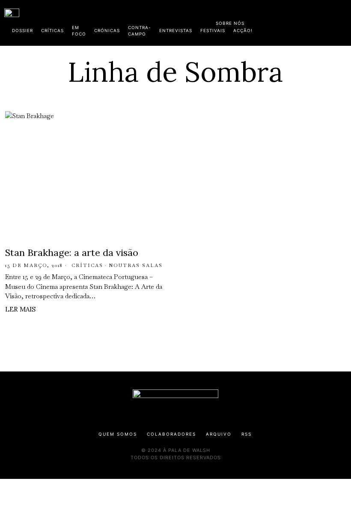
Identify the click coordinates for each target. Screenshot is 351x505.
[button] (342, 22)
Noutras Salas (136, 265)
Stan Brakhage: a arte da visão (71, 252)
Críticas (87, 265)
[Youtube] (319, 21)
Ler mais (20, 309)
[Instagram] (291, 21)
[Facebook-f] (264, 21)
